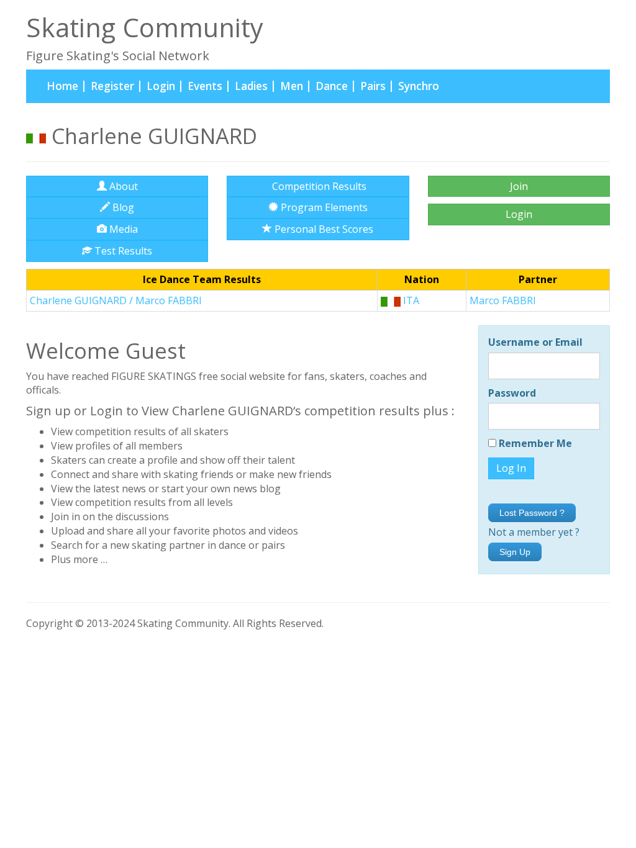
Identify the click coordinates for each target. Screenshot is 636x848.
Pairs (373, 86)
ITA (410, 300)
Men (291, 86)
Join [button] (519, 186)
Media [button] (122, 229)
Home (65, 85)
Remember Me (534, 443)
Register (112, 86)
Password (512, 393)
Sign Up (514, 552)
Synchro (418, 86)
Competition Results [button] (318, 186)
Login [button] (519, 214)
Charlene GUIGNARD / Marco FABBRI (116, 300)
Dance (332, 86)
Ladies (251, 86)
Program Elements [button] (323, 207)
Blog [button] (122, 207)
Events (205, 86)
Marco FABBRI (503, 300)
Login (161, 86)
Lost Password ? (532, 513)
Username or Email (535, 342)
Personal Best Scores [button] (322, 229)
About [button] (122, 186)
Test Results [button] (122, 251)
